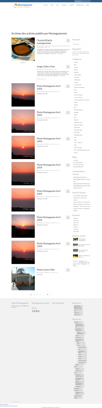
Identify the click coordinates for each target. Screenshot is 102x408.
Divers (75, 90)
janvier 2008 (76, 231)
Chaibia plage (77, 79)
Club (76, 51)
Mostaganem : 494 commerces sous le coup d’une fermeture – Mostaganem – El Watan (82, 208)
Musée (75, 102)
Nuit (88, 51)
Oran (75, 107)
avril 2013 (75, 227)
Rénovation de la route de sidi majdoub (84, 245)
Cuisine (78, 51)
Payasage (76, 112)
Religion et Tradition (44, 47)
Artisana (76, 69)
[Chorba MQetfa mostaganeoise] (23, 49)
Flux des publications (78, 162)
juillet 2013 (75, 224)
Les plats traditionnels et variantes (57, 45)
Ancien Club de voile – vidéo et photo (81, 202)
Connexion (75, 160)
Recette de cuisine (78, 122)
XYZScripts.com (58, 407)
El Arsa (75, 92)
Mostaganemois (41, 45)
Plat (75, 53)
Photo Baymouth (83, 177)
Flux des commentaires (78, 164)
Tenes (75, 140)
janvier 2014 (76, 222)
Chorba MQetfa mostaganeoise (80, 195)
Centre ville (53, 272)
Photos (52, 69)
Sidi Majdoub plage (78, 135)
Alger (75, 64)
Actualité (76, 62)
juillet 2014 (75, 218)
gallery (42, 78)
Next (36, 63)
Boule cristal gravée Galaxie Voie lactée (8, 406)
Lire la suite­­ (60, 53)
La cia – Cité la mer (78, 97)
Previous (10, 63)
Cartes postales (77, 74)
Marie (86, 51)
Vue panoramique (78, 147)
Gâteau (84, 51)
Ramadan (65, 45)
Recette (88, 53)
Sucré (75, 54)
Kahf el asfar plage (78, 95)
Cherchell (76, 82)
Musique (76, 105)
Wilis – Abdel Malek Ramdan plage (81, 150)
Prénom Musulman (4, 404)
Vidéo (75, 145)
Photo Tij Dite (87, 185)
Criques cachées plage (79, 87)
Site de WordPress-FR (78, 166)
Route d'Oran (77, 127)
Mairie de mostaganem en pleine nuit (81, 204)
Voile (77, 54)
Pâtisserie (81, 53)
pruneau (77, 53)
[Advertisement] (51, 19)
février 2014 (76, 220)
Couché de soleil (54, 91)
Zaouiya (76, 152)
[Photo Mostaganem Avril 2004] (23, 94)
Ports (75, 117)
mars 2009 (75, 229)
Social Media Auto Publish (45, 407)
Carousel (39, 78)
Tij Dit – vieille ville (78, 142)
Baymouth (76, 72)
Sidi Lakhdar (77, 132)
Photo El (80, 188)
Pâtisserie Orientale (78, 110)
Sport (73, 54)
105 (47, 294)
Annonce (76, 67)
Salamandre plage (78, 130)
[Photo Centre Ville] (23, 278)
